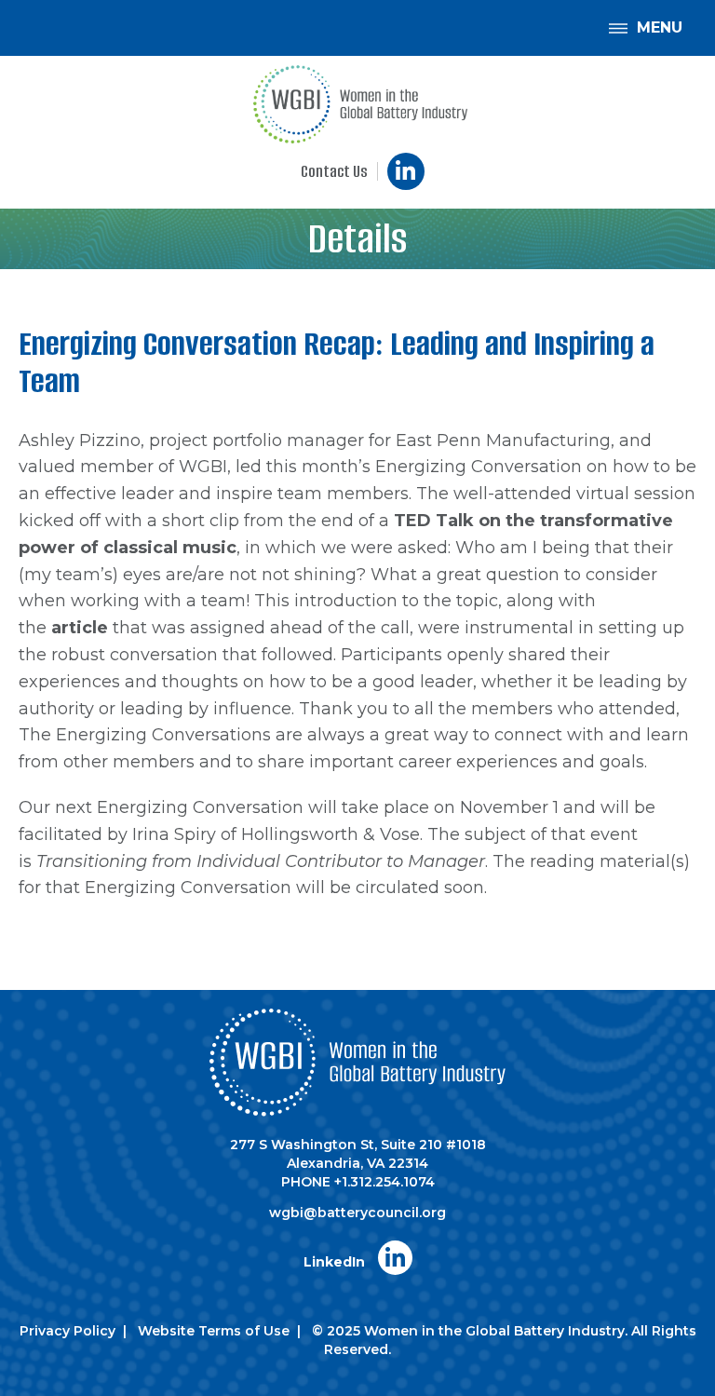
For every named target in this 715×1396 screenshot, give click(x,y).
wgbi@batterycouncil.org (357, 1212)
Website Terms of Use (214, 1330)
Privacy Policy (67, 1330)
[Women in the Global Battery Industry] (359, 104)
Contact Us (334, 171)
